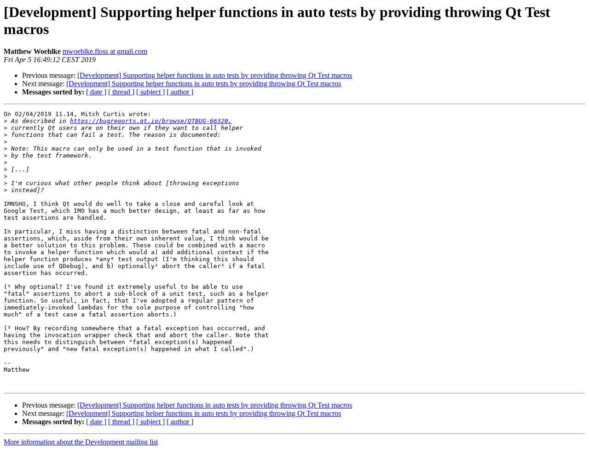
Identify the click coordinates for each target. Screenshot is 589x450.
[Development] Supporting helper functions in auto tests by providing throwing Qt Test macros (214, 75)
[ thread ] (121, 92)
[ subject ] (150, 92)
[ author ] (180, 92)
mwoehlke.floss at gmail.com (105, 51)
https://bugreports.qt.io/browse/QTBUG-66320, (151, 120)
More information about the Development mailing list (81, 442)
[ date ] (96, 92)
